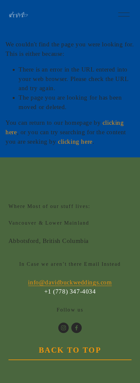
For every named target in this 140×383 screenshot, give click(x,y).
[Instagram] (63, 328)
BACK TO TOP (70, 350)
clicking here (75, 141)
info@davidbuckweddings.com (70, 282)
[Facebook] (76, 328)
